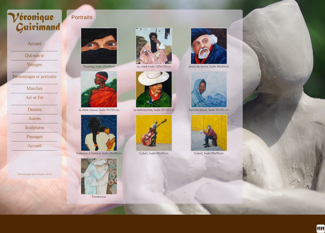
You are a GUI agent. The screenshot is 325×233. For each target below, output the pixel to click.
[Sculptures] (34, 128)
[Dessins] (34, 110)
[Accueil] (34, 44)
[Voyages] (34, 65)
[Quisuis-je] (34, 56)
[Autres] (34, 119)
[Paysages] (34, 137)
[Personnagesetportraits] (34, 77)
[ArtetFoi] (34, 98)
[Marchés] (34, 89)
